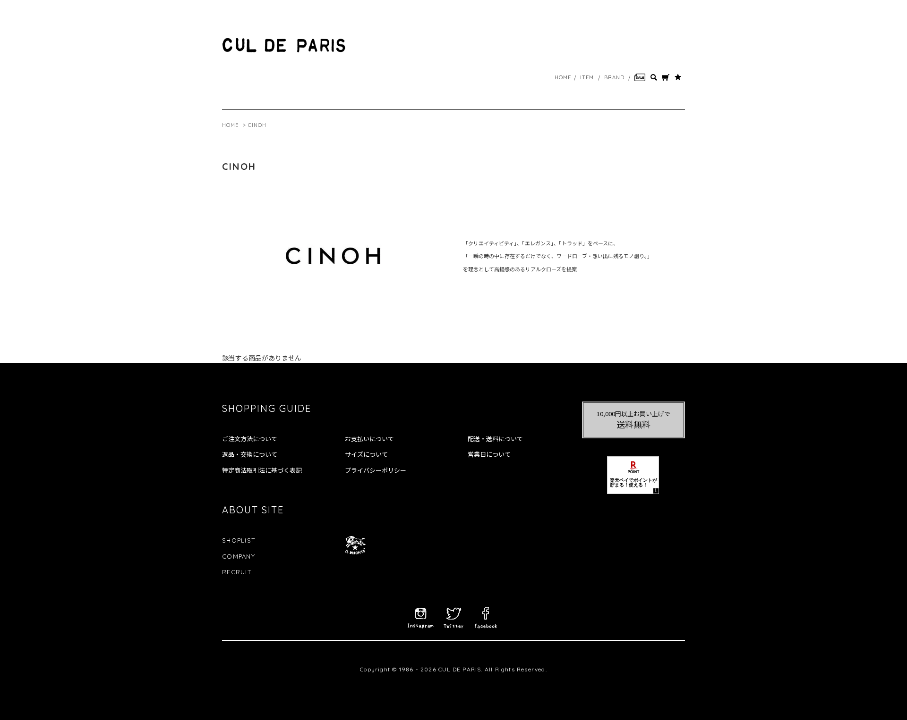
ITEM (587, 77)
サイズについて (366, 454)
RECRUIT (236, 572)
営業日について (489, 454)
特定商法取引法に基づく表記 (262, 470)
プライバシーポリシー (375, 470)
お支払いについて (369, 439)
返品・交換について (249, 454)
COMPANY (238, 556)
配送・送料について (495, 439)
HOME (563, 77)
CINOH (257, 125)
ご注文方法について (249, 439)
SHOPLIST (238, 540)
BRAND (614, 77)
